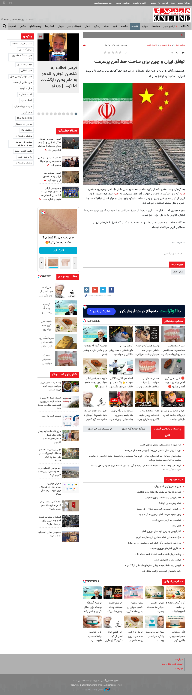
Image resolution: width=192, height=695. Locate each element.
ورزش (61, 26)
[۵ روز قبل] (70, 521)
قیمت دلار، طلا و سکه (172, 664)
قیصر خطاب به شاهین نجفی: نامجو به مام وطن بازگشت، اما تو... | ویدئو (59, 77)
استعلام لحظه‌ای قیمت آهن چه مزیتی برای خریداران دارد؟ (50, 520)
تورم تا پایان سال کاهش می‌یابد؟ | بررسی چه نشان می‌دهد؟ (152, 450)
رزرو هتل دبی (25, 157)
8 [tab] (47, 114)
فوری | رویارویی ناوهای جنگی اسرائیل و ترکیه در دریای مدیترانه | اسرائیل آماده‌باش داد (49, 144)
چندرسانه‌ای (35, 26)
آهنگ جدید (26, 100)
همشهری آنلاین (170, 14)
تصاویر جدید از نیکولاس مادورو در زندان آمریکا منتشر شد (49, 161)
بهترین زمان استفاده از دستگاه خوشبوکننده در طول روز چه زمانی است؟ (50, 455)
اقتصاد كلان (152, 45)
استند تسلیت (25, 94)
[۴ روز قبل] (70, 487)
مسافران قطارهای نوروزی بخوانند (165, 549)
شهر (115, 26)
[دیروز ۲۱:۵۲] (70, 143)
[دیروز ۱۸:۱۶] (70, 161)
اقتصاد (134, 26)
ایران (182, 193)
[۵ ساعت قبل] (70, 192)
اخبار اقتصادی (165, 45)
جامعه (124, 26)
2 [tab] (71, 114)
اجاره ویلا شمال (24, 65)
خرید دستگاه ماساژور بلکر (22, 57)
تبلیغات (179, 668)
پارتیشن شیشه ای (23, 136)
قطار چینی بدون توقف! (170, 503)
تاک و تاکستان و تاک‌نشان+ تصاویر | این (161, 35)
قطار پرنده (176, 526)
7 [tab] (51, 114)
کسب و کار (10, 26)
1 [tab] (75, 114)
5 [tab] (59, 114)
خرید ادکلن (26, 71)
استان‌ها (49, 26)
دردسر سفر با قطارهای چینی (167, 560)
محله (106, 26)
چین (116, 193)
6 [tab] (55, 114)
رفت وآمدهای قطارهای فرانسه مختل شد (161, 571)
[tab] (168, 432)
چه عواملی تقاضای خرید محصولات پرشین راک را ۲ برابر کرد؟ (49, 471)
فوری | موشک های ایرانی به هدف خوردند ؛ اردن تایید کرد (50, 176)
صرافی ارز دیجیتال (23, 124)
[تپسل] (85, 307)
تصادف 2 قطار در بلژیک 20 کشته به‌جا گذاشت (159, 492)
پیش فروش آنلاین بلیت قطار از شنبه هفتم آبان (158, 554)
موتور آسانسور (25, 50)
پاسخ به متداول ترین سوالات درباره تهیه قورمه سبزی (50, 386)
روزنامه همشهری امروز (180, 3)
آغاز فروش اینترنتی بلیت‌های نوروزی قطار (161, 531)
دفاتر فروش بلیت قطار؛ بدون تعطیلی (163, 498)
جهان (145, 26)
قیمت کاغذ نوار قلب (51, 416)
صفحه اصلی (180, 45)
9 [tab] (43, 114)
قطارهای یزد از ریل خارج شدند (166, 520)
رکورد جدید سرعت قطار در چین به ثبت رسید (160, 515)
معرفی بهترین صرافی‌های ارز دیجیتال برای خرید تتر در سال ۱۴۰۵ (50, 489)
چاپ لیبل (27, 112)
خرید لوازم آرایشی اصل (21, 77)
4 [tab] (63, 114)
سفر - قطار (178, 272)
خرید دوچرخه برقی (23, 106)
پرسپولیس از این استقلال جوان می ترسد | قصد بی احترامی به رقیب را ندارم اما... (49, 193)
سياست (156, 26)
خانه (183, 26)
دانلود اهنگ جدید (23, 151)
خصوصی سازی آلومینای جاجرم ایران (49, 534)
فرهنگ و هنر (74, 26)
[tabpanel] (58, 63)
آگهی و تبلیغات (139, 3)
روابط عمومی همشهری (103, 3)
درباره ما (179, 659)
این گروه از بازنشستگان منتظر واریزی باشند (160, 445)
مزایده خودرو (26, 88)
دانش (87, 26)
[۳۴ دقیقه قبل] (58, 47)
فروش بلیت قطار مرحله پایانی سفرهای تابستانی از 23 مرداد (153, 565)
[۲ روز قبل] (70, 420)
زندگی (97, 26)
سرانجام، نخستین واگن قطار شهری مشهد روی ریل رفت (154, 543)
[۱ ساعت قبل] (70, 386)
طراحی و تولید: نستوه (95, 689)
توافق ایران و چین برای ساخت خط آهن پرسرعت (139, 62)
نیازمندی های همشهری (158, 3)
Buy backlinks (24, 118)
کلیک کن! (58, 250)
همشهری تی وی (123, 3)
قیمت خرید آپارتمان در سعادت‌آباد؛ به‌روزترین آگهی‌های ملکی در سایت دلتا (49, 403)
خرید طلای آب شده (23, 82)
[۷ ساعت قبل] (70, 177)
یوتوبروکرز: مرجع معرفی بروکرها (24, 143)
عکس (23, 26)
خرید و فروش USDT (22, 44)
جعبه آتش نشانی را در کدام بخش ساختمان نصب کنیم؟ (50, 505)
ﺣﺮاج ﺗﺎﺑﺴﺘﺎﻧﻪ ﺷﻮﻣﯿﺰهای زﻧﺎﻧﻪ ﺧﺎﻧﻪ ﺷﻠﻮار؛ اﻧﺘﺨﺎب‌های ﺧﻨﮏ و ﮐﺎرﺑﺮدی (49, 437)
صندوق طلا (26, 130)
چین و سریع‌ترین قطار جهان (167, 486)
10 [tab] (39, 114)
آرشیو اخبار (169, 26)
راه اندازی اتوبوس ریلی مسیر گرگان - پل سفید (159, 509)
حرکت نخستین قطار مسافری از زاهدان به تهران (158, 537)
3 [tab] (67, 114)
